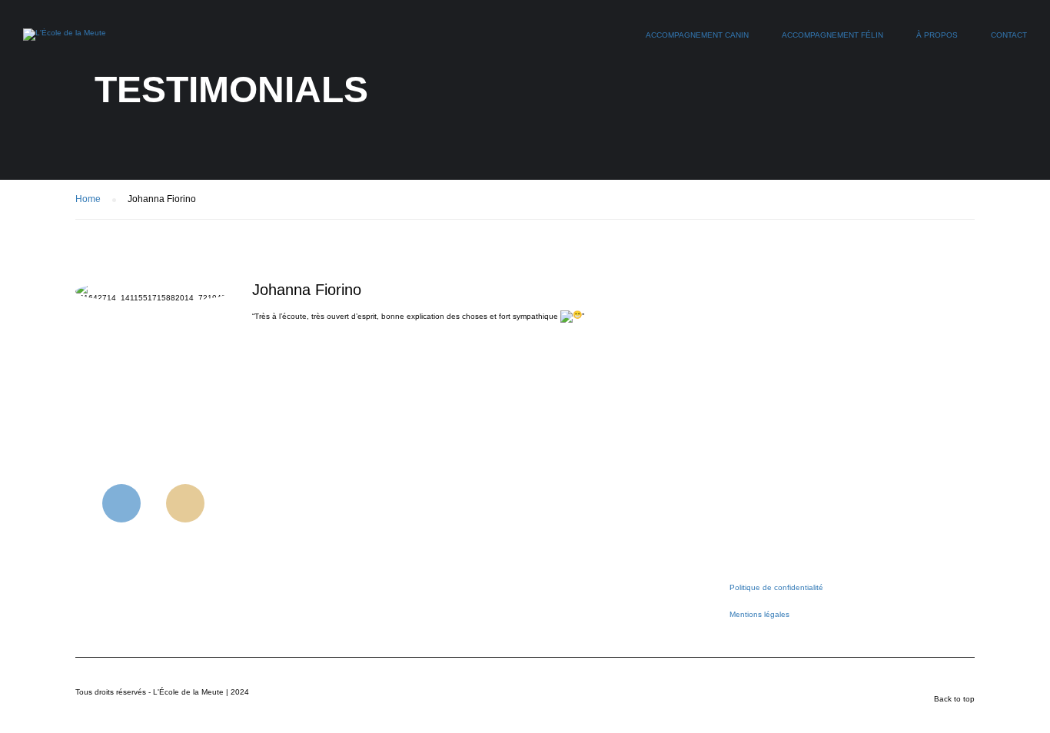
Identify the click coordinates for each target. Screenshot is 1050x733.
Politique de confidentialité (776, 587)
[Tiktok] (249, 503)
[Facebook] (121, 503)
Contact (1009, 35)
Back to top (954, 699)
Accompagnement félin (832, 35)
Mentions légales (759, 614)
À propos (937, 35)
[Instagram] (185, 503)
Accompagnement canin (697, 35)
